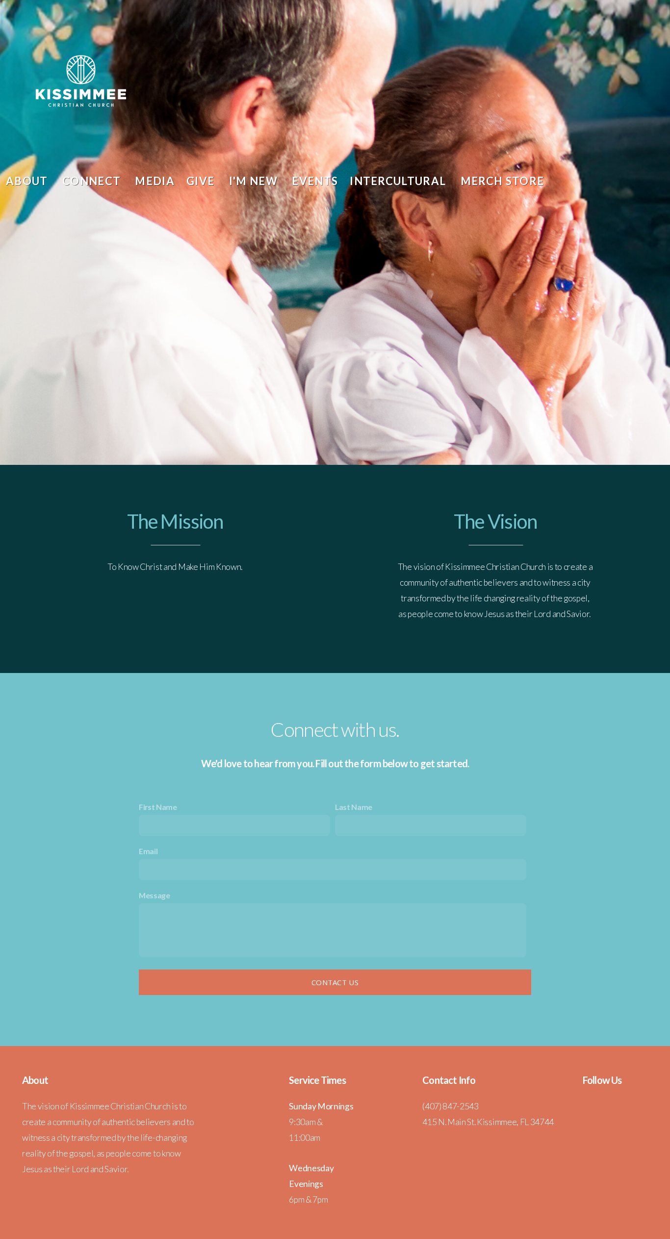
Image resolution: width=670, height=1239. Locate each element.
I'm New (255, 181)
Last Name (353, 806)
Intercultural (399, 181)
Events (315, 181)
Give (201, 181)
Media (155, 181)
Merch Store (502, 181)
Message (154, 895)
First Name (158, 806)
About (28, 181)
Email (148, 851)
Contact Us (335, 982)
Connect (93, 181)
